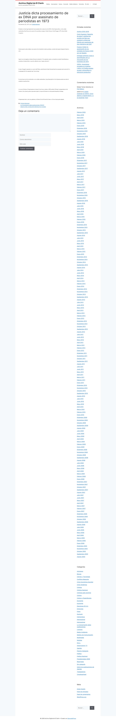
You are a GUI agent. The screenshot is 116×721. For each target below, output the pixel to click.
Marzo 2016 (80, 216)
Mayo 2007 (80, 500)
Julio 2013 (80, 302)
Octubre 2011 (81, 358)
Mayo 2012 (80, 340)
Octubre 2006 (81, 519)
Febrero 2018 (81, 155)
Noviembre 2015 (82, 227)
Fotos (78, 611)
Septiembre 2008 (82, 457)
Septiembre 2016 (82, 200)
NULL (79, 643)
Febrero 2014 (81, 283)
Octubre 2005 (81, 551)
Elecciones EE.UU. (82, 606)
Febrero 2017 (81, 187)
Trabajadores (81, 672)
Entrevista (81, 4)
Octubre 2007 (81, 487)
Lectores (79, 629)
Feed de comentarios (83, 694)
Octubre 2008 (81, 455)
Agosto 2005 (81, 557)
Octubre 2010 (81, 391)
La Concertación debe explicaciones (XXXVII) (32, 105)
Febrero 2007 (81, 508)
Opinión (79, 648)
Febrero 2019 (81, 123)
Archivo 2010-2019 (83, 31)
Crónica (79, 587)
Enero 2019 (80, 125)
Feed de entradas (82, 691)
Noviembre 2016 (82, 195)
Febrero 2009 (81, 444)
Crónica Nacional (24, 103)
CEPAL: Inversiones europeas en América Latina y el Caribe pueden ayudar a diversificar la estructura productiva (85, 68)
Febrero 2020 (81, 112)
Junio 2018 (80, 144)
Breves (79, 574)
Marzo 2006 (81, 538)
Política (48, 4)
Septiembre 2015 (82, 233)
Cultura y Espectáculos (84, 598)
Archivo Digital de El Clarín (31, 3)
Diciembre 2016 (82, 192)
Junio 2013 (80, 305)
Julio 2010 (80, 399)
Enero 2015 (80, 254)
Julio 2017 (80, 174)
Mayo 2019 (80, 115)
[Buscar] (92, 16)
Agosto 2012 (81, 332)
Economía (65, 4)
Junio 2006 (80, 530)
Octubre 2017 (81, 166)
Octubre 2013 (81, 294)
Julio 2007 (80, 495)
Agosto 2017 (81, 171)
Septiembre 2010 (82, 393)
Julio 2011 (80, 366)
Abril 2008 (80, 471)
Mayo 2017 (80, 179)
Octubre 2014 (81, 262)
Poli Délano (80, 89)
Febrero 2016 (81, 219)
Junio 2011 (80, 369)
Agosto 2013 (81, 299)
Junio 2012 (80, 337)
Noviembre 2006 (82, 516)
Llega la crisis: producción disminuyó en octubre (33, 106)
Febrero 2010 (81, 412)
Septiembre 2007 (82, 490)
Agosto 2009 (81, 428)
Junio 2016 (80, 208)
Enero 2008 (80, 479)
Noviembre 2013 (82, 291)
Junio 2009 (80, 433)
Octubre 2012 (81, 326)
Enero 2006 (80, 543)
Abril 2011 (80, 374)
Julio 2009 (80, 431)
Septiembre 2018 (82, 136)
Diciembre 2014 (82, 257)
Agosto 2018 (81, 139)
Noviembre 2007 (82, 484)
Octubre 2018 (81, 133)
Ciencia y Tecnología (83, 577)
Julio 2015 (80, 238)
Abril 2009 (80, 439)
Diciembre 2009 (82, 417)
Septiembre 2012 (82, 329)
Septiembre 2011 (82, 361)
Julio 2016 (80, 206)
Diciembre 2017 (82, 160)
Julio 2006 (80, 527)
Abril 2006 (80, 535)
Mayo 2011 (80, 372)
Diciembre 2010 (82, 385)
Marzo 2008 (81, 474)
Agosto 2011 (81, 364)
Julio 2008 (80, 463)
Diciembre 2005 (82, 546)
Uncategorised (81, 674)
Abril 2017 (80, 182)
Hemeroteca (81, 617)
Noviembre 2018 (82, 131)
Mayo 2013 (80, 308)
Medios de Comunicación (85, 635)
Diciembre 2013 (82, 289)
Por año (87, 4)
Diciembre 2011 (82, 353)
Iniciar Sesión (81, 689)
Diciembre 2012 (82, 321)
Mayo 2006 (80, 532)
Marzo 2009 (81, 441)
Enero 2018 (80, 158)
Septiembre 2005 (82, 554)
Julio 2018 (80, 142)
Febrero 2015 (81, 251)
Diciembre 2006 (82, 514)
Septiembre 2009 (82, 425)
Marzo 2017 (80, 184)
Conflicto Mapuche (83, 579)
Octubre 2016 (81, 198)
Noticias (79, 640)
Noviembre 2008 (82, 452)
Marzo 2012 (80, 345)
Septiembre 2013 (82, 297)
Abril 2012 (80, 342)
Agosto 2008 (81, 460)
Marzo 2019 (80, 120)
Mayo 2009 (80, 436)
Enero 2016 (80, 222)
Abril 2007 (80, 503)
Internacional (54, 4)
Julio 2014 (80, 270)
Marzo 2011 (80, 377)
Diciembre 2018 (82, 128)
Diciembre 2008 (82, 449)
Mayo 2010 (80, 404)
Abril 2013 (80, 310)
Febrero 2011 (81, 380)
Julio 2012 (80, 334)
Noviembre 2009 (82, 420)
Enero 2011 (80, 382)
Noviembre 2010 (82, 388)
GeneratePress (72, 718)
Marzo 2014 (80, 281)
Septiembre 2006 (82, 522)
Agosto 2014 (81, 267)
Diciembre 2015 (82, 225)
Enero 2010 (80, 415)
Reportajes (80, 661)
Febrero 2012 (81, 348)
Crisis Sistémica (82, 585)
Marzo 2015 (80, 249)
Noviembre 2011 (82, 356)
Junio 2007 (80, 498)
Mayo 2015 (80, 243)
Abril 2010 (80, 407)
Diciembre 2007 (82, 482)
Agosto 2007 (81, 492)
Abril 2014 (80, 278)
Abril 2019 (80, 117)
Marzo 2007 (81, 506)
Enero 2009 (80, 447)
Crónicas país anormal (84, 593)
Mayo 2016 (80, 211)
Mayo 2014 (80, 275)
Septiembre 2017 (82, 168)
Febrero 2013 (81, 316)
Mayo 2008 (80, 468)
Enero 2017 (80, 190)
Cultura (60, 4)
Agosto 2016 (81, 203)
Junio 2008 (80, 465)
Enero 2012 (80, 350)
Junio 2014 (80, 273)
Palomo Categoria (82, 651)
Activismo (80, 571)
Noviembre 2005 (82, 548)
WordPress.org (81, 697)
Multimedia (80, 637)
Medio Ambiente (73, 4)
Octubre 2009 (81, 423)
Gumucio (80, 614)
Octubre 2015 (81, 230)
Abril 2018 (80, 150)
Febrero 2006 (81, 540)
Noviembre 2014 (82, 259)
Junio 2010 (80, 401)
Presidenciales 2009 (83, 659)
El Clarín (95, 4)
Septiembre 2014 (82, 265)
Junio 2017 (80, 176)
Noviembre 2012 (82, 324)
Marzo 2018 (80, 152)
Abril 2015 (80, 246)
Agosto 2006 (81, 524)
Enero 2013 (80, 318)
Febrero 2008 (81, 476)
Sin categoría (81, 664)
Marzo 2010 (80, 409)
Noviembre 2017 (82, 163)
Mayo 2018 (80, 147)
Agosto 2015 (81, 235)
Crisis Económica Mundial (85, 582)
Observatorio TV (82, 645)
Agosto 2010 (81, 396)
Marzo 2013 (80, 313)
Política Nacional (82, 656)
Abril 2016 (80, 214)
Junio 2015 (80, 241)
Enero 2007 (80, 511)
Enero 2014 (80, 286)
